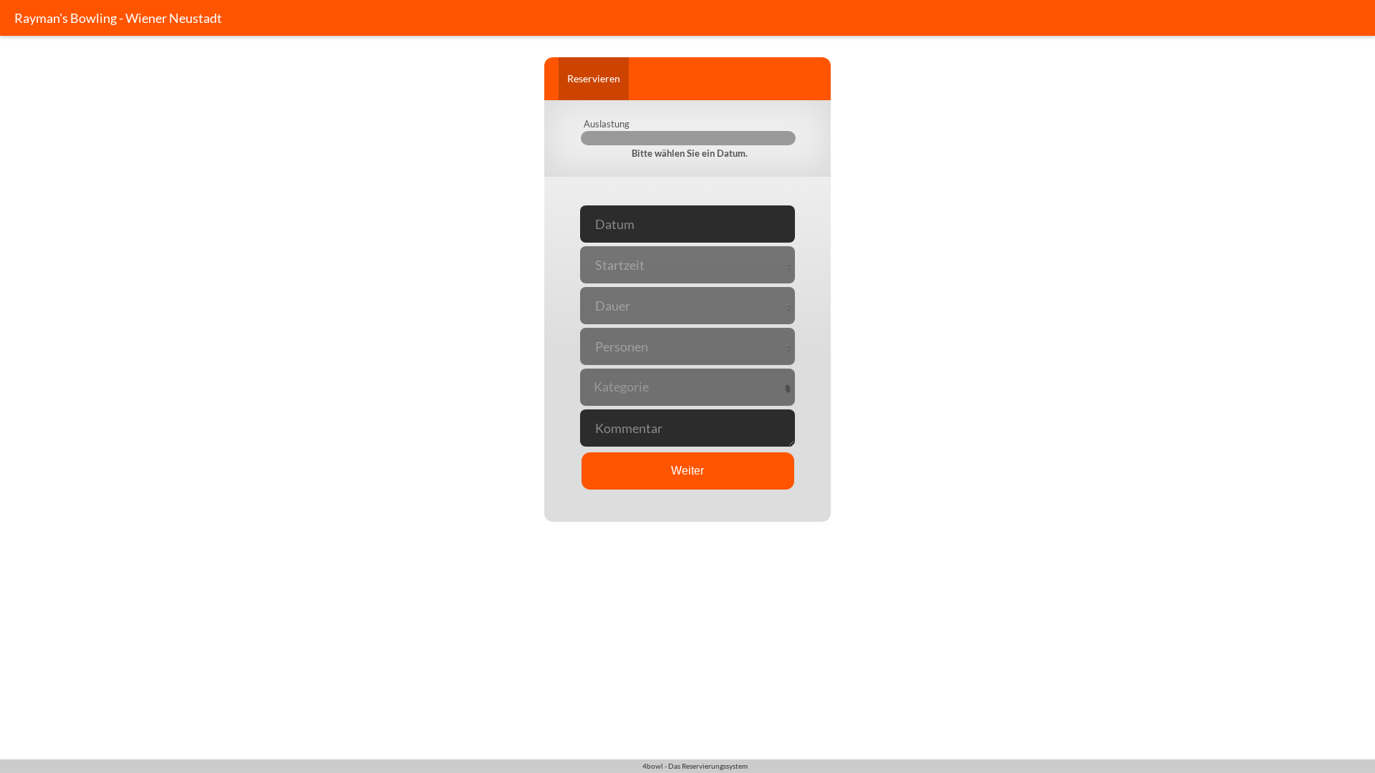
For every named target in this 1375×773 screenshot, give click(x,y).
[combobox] (687, 386)
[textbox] (687, 386)
